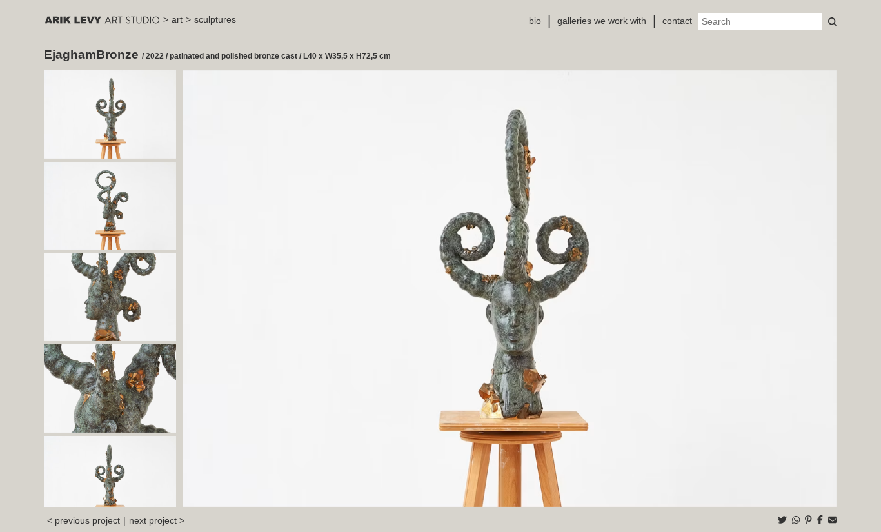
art (177, 19)
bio (535, 20)
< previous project (83, 520)
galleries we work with (601, 20)
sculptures (215, 19)
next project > (156, 520)
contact (677, 20)
